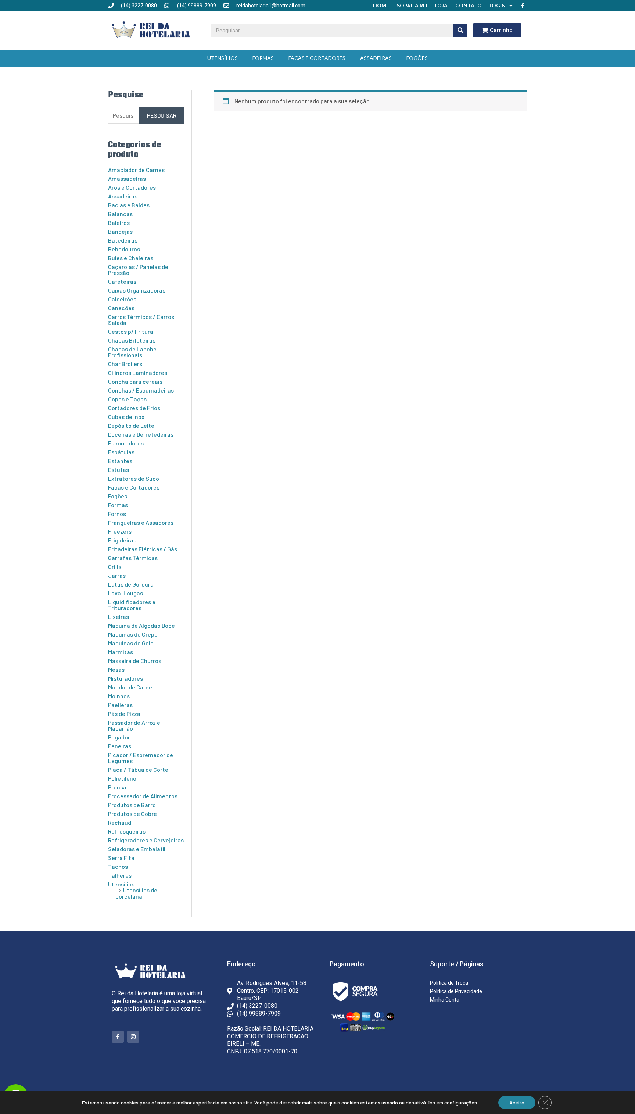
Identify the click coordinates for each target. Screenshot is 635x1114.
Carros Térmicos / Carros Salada (141, 319)
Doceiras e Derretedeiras (140, 434)
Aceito (516, 1102)
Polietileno (122, 778)
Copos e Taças (127, 398)
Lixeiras (118, 616)
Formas (263, 58)
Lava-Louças (125, 593)
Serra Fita (121, 857)
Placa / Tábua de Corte (138, 769)
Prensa (117, 787)
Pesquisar (161, 115)
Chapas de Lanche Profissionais (132, 351)
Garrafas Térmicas (133, 557)
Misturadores (125, 678)
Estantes (120, 460)
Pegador (119, 737)
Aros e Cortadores (132, 187)
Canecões (121, 307)
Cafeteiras (122, 281)
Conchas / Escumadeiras (141, 390)
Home (381, 5)
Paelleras (120, 704)
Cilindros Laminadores (137, 372)
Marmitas (120, 651)
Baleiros (119, 222)
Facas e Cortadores (316, 58)
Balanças (120, 213)
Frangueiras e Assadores (140, 522)
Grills (114, 566)
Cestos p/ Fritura (130, 331)
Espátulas (121, 451)
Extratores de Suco (133, 478)
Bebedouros (124, 249)
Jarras (117, 575)
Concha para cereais (135, 381)
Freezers (120, 531)
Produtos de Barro (132, 804)
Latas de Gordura (131, 584)
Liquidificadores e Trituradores (131, 604)
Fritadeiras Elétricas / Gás (142, 548)
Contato (468, 5)
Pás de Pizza (124, 713)
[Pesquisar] (460, 30)
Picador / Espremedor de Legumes (140, 757)
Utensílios (222, 58)
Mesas (116, 669)
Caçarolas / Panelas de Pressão (138, 269)
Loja (441, 5)
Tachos (118, 866)
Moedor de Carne (130, 687)
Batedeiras (122, 240)
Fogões (417, 58)
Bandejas (120, 231)
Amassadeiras (127, 178)
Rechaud (119, 822)
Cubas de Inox (126, 416)
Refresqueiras (127, 831)
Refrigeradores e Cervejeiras (146, 840)
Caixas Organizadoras (136, 290)
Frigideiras (122, 540)
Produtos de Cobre (132, 813)
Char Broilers (125, 363)
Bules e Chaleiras (130, 257)
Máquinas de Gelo (131, 643)
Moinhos (119, 695)
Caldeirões (122, 298)
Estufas (118, 469)
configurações (460, 1102)
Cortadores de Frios (134, 407)
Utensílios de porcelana (136, 893)
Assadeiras (376, 58)
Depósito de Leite (131, 425)
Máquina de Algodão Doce (141, 625)
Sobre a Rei (412, 5)
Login (497, 5)
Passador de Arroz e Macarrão (134, 725)
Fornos (117, 513)
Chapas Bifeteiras (131, 340)
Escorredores (126, 443)
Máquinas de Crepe (133, 634)
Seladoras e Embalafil (136, 848)
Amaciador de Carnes (136, 169)
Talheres (120, 875)
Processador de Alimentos (142, 795)
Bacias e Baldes (129, 204)
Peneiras (119, 745)
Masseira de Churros (134, 660)
